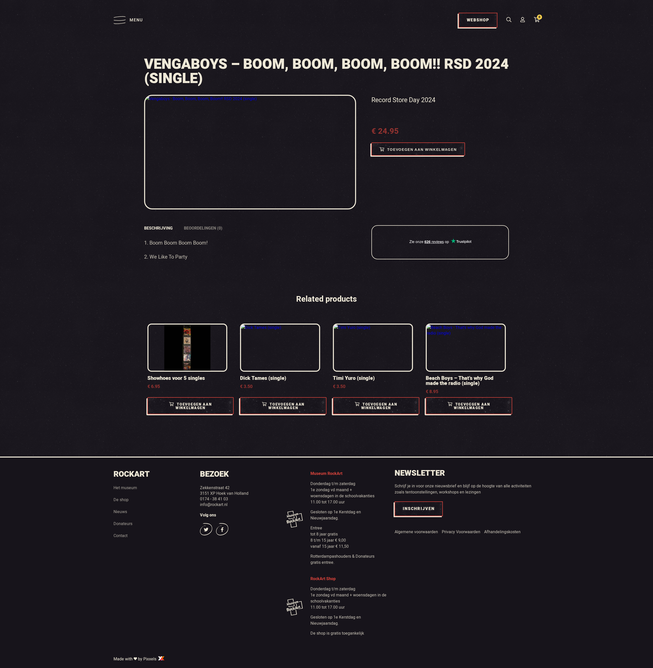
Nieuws (120, 511)
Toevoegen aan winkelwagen (422, 150)
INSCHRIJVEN (419, 509)
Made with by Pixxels (135, 659)
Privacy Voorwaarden (461, 532)
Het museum (125, 487)
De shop (121, 499)
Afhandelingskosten (502, 532)
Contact (121, 535)
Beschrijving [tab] (158, 228)
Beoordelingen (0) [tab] (203, 228)
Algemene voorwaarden (416, 532)
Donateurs (123, 523)
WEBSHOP (478, 20)
